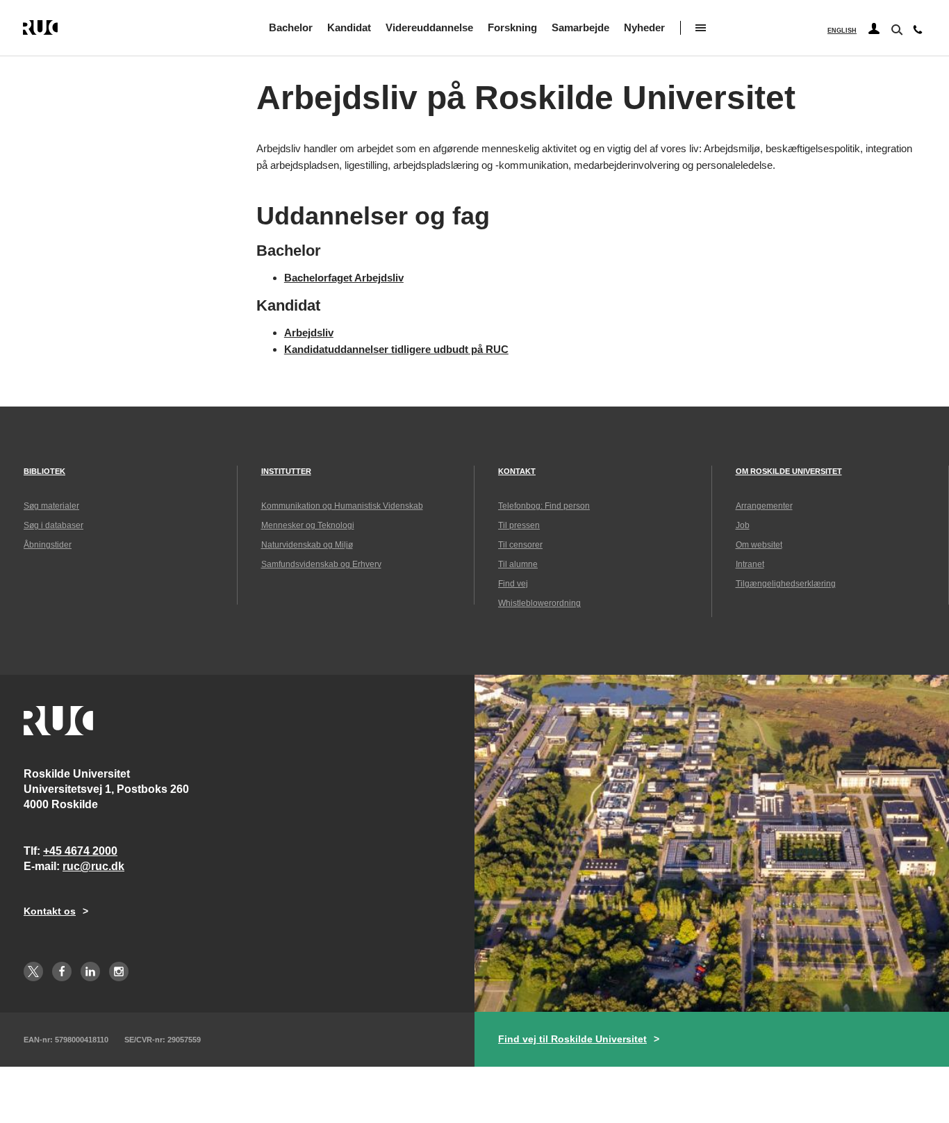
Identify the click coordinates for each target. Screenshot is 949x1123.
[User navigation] (874, 29)
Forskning (512, 27)
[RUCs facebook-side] (62, 971)
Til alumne (518, 564)
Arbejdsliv (308, 332)
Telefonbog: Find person (544, 506)
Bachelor (291, 27)
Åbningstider (48, 545)
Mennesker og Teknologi (307, 525)
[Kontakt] (917, 33)
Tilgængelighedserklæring (786, 584)
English (842, 30)
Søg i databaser (53, 525)
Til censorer (520, 545)
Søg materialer (51, 506)
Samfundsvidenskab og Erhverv (321, 564)
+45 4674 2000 (80, 851)
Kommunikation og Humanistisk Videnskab (342, 506)
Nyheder (644, 27)
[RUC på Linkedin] (90, 971)
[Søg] (895, 28)
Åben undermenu (700, 27)
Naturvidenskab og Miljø (307, 545)
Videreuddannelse (429, 27)
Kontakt (517, 471)
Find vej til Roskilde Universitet (572, 1038)
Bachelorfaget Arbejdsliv (344, 278)
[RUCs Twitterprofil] (33, 971)
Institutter (286, 471)
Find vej (513, 584)
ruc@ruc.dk (93, 866)
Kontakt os (50, 911)
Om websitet (759, 545)
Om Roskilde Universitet (789, 471)
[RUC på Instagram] (119, 971)
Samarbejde (580, 27)
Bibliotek (44, 471)
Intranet (750, 564)
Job (743, 525)
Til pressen (519, 525)
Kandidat (349, 27)
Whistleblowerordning (539, 603)
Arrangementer (764, 506)
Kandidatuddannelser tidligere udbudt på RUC (396, 349)
